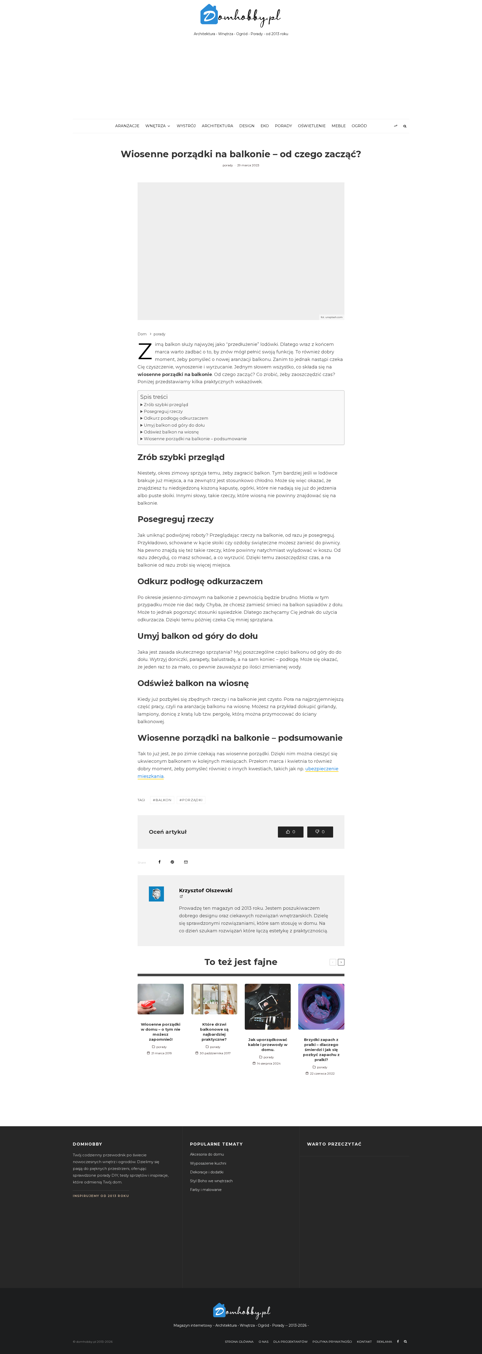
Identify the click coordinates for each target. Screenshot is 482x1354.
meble (339, 125)
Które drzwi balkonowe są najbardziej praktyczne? (214, 1032)
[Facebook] (398, 1341)
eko (265, 125)
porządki (192, 800)
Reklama (384, 1341)
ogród (359, 125)
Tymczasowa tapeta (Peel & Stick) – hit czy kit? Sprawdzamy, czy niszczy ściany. (367, 1243)
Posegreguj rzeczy (163, 411)
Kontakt (364, 1341)
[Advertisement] (241, 81)
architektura (217, 125)
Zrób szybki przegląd (166, 404)
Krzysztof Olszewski (205, 890)
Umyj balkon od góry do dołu (174, 425)
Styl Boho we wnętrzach (211, 1181)
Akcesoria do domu (207, 1154)
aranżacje (127, 125)
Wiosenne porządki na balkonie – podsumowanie (195, 438)
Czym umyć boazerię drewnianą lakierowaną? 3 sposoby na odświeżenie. (365, 1196)
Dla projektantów (290, 1341)
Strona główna (239, 1341)
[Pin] (172, 862)
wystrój (186, 125)
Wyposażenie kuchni (208, 1163)
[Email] (186, 862)
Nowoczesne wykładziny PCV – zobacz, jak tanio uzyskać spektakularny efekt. (367, 1220)
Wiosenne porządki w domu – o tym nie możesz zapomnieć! (160, 1032)
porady (283, 125)
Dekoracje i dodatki (206, 1172)
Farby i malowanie (206, 1189)
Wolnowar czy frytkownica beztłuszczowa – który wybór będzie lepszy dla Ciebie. (368, 1172)
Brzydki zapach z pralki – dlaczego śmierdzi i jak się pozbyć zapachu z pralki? (321, 1049)
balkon (164, 800)
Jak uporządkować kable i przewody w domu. (267, 1044)
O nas (263, 1341)
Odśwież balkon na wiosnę (171, 431)
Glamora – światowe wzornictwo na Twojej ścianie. (367, 1267)
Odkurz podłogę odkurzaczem (176, 418)
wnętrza (155, 125)
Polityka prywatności (332, 1341)
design (247, 125)
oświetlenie (312, 125)
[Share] (159, 862)
